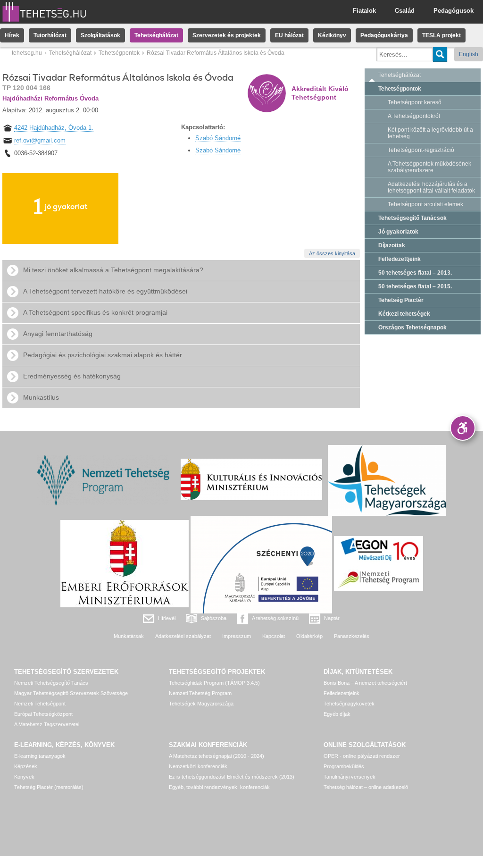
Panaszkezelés (351, 636)
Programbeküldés (344, 766)
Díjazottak (391, 245)
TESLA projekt (441, 35)
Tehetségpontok (119, 53)
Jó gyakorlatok (398, 231)
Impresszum (236, 636)
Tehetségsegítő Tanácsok (412, 218)
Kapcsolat (273, 636)
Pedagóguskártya (384, 35)
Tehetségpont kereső (414, 102)
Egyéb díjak (337, 714)
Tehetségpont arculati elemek (425, 204)
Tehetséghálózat (156, 35)
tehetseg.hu (27, 53)
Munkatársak (129, 636)
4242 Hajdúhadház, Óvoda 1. (53, 127)
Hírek (12, 35)
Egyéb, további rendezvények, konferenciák (219, 787)
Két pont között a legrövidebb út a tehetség (430, 133)
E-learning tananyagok (40, 756)
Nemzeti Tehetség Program (200, 693)
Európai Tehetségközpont (43, 714)
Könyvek (24, 777)
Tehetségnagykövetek (349, 703)
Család (405, 10)
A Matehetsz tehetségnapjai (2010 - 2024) (216, 756)
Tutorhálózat (50, 35)
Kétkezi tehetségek (404, 314)
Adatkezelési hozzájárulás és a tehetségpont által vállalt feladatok (431, 187)
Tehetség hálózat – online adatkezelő (366, 787)
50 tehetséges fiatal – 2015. (415, 286)
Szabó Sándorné (218, 138)
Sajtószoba (213, 618)
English (468, 54)
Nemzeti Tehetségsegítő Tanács (51, 683)
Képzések (25, 766)
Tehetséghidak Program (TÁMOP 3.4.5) (214, 683)
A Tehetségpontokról (414, 116)
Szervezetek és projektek (226, 35)
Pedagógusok (453, 10)
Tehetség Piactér (401, 300)
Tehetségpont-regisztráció (421, 150)
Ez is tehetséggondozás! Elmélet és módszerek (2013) (231, 777)
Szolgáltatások (100, 35)
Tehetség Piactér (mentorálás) (48, 787)
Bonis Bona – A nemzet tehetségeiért (365, 683)
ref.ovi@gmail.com (40, 140)
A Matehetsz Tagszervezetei (46, 724)
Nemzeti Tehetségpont (40, 703)
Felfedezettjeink (399, 259)
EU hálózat (289, 35)
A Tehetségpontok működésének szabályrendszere (429, 167)
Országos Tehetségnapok (412, 327)
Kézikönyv (332, 35)
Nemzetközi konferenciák (198, 766)
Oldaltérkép (309, 636)
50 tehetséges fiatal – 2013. (415, 272)
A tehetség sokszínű (275, 618)
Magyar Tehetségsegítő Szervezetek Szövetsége (71, 693)
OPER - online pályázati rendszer (362, 756)
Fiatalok (364, 10)
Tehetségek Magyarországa (201, 703)
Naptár (332, 618)
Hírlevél (166, 618)
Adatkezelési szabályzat (183, 636)
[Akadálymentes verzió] (462, 428)
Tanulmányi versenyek (349, 777)
